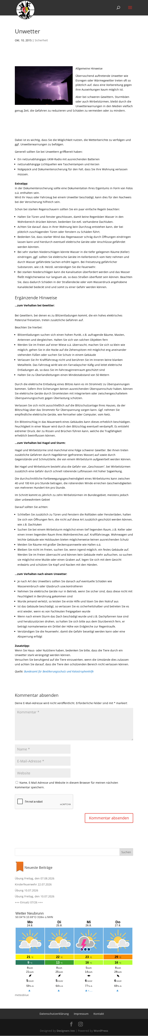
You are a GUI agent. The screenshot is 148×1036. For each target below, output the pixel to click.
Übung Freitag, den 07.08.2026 (34, 878)
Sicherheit (41, 40)
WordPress (101, 1031)
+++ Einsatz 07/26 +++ (29, 902)
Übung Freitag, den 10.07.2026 (34, 896)
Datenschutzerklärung (54, 1014)
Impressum (81, 1014)
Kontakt (98, 1014)
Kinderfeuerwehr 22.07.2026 (33, 884)
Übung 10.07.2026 (26, 890)
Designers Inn (66, 1031)
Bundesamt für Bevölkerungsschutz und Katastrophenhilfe (59, 671)
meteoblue (22, 995)
